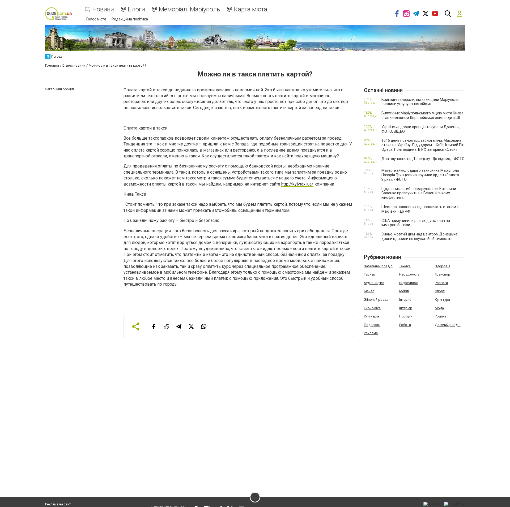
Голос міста (96, 19)
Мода (439, 308)
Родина (441, 316)
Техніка (405, 266)
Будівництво (374, 283)
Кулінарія (371, 316)
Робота (405, 325)
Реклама (371, 333)
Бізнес (369, 291)
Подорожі (372, 325)
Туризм (370, 274)
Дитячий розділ (448, 325)
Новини (103, 9)
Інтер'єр (405, 308)
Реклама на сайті (58, 504)
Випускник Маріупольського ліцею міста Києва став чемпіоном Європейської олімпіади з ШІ (422, 115)
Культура (442, 300)
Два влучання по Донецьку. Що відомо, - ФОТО (423, 159)
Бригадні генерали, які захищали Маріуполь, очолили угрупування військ (420, 101)
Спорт (440, 291)
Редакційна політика (130, 19)
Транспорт (443, 274)
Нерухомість (409, 274)
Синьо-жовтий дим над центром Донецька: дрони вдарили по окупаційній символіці (419, 236)
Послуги (406, 316)
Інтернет (406, 300)
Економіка (372, 308)
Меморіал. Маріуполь (189, 9)
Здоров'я (442, 266)
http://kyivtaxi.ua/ (297, 184)
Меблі (404, 291)
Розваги (441, 283)
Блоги (136, 9)
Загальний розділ (378, 266)
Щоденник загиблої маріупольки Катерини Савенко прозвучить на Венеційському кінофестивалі (418, 193)
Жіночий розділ (376, 300)
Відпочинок (408, 283)
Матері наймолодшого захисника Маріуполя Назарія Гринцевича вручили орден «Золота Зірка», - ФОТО (420, 175)
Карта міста (250, 9)
